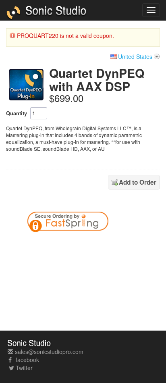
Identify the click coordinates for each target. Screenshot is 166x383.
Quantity (16, 113)
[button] (118, 244)
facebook (26, 360)
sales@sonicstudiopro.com (48, 352)
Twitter (24, 368)
